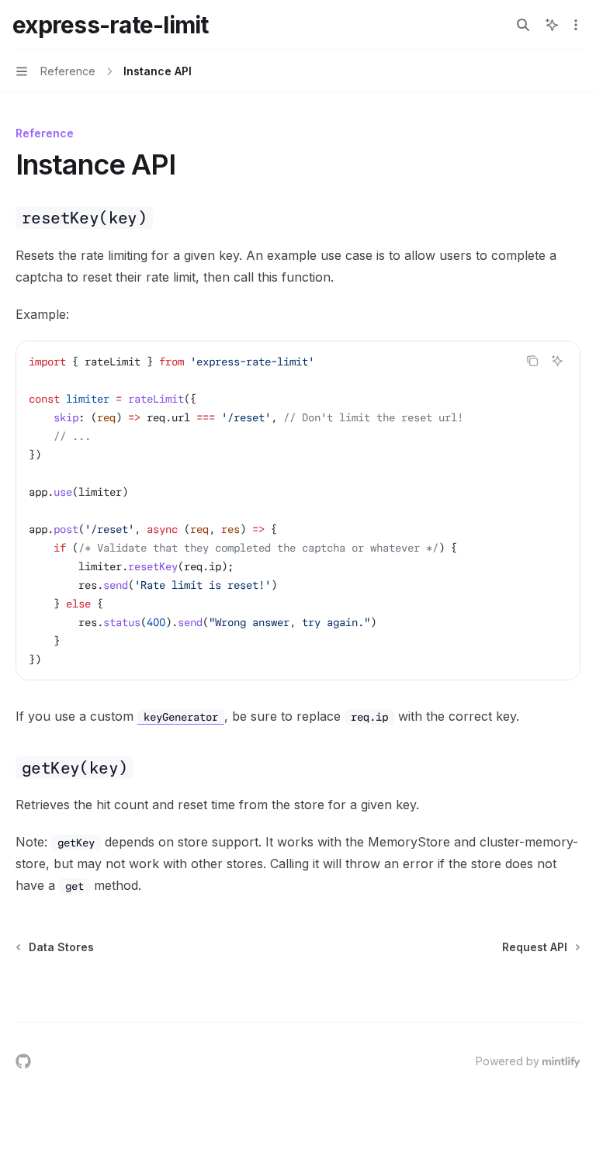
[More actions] (576, 25)
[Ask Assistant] (557, 361)
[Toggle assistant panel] (552, 25)
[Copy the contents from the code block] (532, 361)
